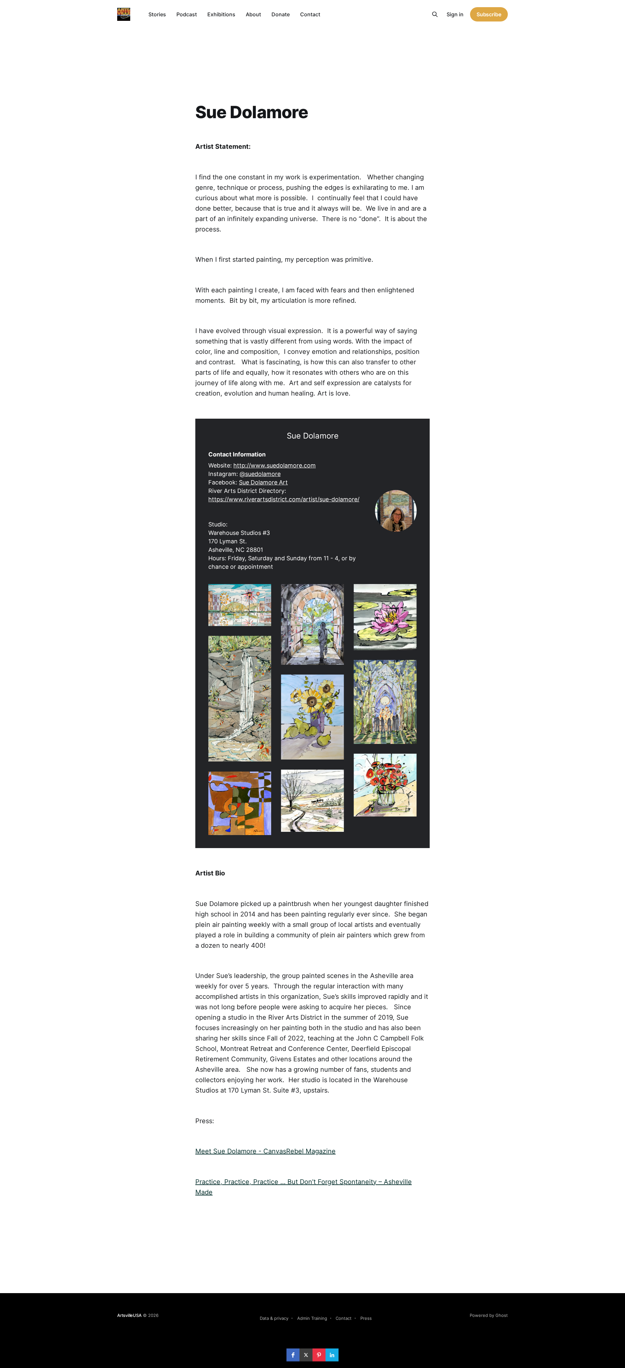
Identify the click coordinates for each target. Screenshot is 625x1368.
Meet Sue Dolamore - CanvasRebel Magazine (265, 1151)
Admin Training (312, 1318)
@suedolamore (260, 473)
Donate (280, 14)
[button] (239, 605)
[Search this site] (435, 14)
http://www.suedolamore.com (274, 465)
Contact (310, 14)
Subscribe (489, 14)
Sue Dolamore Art (263, 482)
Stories (157, 14)
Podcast (186, 14)
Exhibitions (221, 14)
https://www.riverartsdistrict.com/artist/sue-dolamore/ (283, 499)
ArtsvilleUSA (129, 1315)
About (253, 14)
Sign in (455, 14)
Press (366, 1318)
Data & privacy (274, 1318)
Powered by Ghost (489, 1315)
